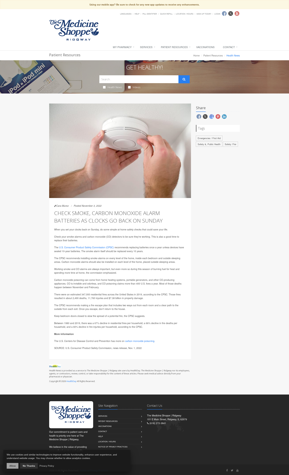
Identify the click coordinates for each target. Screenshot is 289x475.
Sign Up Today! (204, 13)
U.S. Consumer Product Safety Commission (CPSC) (86, 247)
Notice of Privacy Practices (112, 446)
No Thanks (29, 465)
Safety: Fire (230, 144)
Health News (115, 87)
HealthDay (71, 381)
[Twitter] (232, 470)
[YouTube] (237, 470)
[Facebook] (227, 470)
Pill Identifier (149, 13)
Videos (136, 87)
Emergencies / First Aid (209, 138)
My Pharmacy (122, 47)
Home (196, 55)
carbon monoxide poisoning (139, 341)
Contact (229, 47)
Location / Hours (184, 13)
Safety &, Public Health (209, 144)
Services (146, 47)
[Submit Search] (184, 79)
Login (217, 13)
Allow (12, 465)
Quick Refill (166, 13)
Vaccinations (205, 47)
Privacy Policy (46, 465)
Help (137, 13)
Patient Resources (174, 47)
